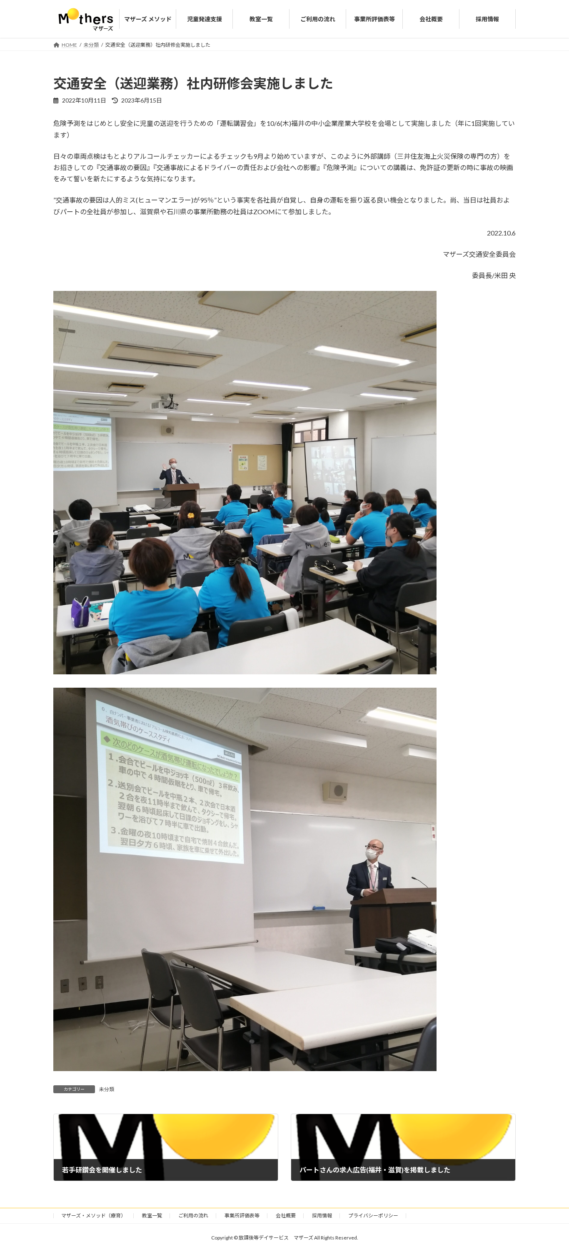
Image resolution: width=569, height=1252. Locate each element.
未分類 (106, 1089)
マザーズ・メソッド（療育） (93, 1215)
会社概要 (286, 1215)
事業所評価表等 (242, 1215)
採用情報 (322, 1215)
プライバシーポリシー (373, 1215)
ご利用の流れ (193, 1215)
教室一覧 (152, 1215)
